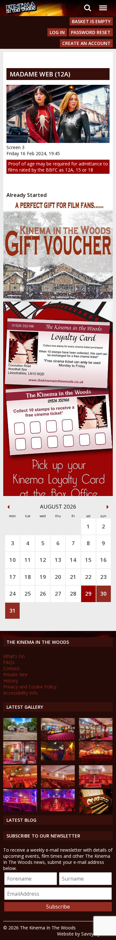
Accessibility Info (20, 693)
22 (88, 577)
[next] (107, 506)
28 (73, 593)
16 (103, 559)
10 (12, 559)
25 (27, 593)
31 (12, 610)
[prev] (8, 506)
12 (43, 559)
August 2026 (58, 506)
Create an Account (86, 43)
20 (58, 577)
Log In (57, 32)
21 (73, 577)
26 (43, 593)
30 (103, 593)
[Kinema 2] (58, 786)
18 (27, 577)
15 (88, 559)
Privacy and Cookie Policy (29, 687)
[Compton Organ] (96, 812)
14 (73, 559)
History (10, 681)
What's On (14, 656)
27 (58, 593)
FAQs (9, 662)
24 (12, 593)
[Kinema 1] (58, 759)
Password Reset (91, 32)
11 (27, 559)
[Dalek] (20, 762)
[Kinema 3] (20, 809)
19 (43, 577)
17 (12, 577)
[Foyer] (58, 738)
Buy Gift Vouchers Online (51, 207)
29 (88, 593)
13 (58, 559)
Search (88, 4)
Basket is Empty (91, 21)
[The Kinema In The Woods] (20, 738)
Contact (11, 668)
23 (103, 577)
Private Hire (15, 674)
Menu (103, 4)
